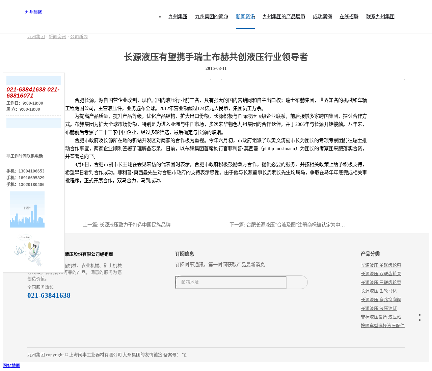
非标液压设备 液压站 (381, 317)
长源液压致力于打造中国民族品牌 (135, 225)
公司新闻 (79, 36)
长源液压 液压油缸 (379, 308)
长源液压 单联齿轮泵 (381, 265)
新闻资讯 (57, 36)
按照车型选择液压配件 (383, 325)
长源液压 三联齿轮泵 (381, 282)
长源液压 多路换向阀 (381, 299)
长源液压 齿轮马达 (379, 291)
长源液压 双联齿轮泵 (381, 273)
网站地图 (11, 365)
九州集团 (34, 12)
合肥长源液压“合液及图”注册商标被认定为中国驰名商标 (305, 225)
